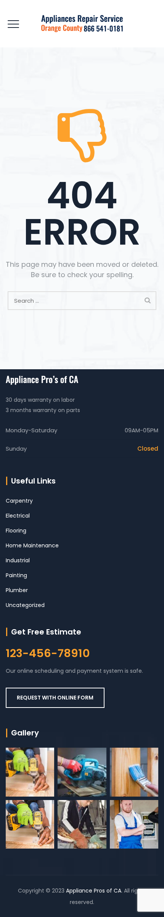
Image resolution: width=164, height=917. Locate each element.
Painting (16, 575)
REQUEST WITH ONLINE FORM (55, 697)
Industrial (18, 560)
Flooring (16, 530)
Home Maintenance (32, 545)
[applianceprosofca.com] (82, 23)
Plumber (17, 590)
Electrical (18, 515)
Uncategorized (25, 605)
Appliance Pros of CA (93, 890)
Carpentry (19, 501)
